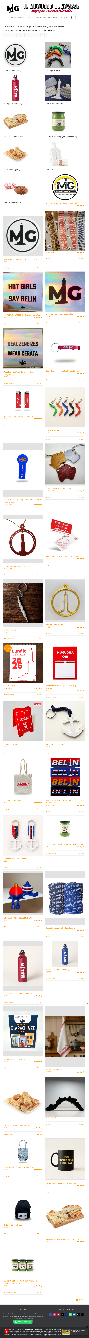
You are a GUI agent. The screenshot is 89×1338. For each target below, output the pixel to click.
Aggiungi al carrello (9, 267)
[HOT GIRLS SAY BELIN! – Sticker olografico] (23, 292)
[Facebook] (50, 1314)
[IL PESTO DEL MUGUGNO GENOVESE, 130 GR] (65, 828)
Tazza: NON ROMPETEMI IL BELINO (61, 1183)
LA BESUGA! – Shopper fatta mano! (19, 1167)
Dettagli (40, 267)
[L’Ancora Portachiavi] (65, 721)
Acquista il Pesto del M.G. (53, 853)
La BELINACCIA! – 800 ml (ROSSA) (18, 993)
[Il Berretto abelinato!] (23, 1209)
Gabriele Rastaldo (38, 1329)
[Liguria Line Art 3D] (65, 1097)
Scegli (49, 258)
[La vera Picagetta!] (65, 1036)
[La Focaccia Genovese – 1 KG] (23, 1102)
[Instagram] (54, 1314)
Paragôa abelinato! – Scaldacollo (60, 928)
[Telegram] (74, 1314)
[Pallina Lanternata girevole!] (23, 539)
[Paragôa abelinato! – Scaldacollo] (65, 898)
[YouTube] (58, 1314)
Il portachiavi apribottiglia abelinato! (62, 371)
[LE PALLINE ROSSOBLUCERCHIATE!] (23, 893)
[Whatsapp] (70, 1314)
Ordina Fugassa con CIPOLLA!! (54, 1248)
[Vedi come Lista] (46, 35)
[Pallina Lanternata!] (65, 600)
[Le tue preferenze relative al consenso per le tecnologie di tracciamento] (87, 1003)
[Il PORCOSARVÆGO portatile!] (65, 464)
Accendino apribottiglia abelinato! (19, 416)
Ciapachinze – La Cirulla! (14, 1059)
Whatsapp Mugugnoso (57, 1329)
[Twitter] (82, 1314)
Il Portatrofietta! (11, 630)
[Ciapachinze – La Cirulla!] (23, 1031)
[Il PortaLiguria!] (65, 407)
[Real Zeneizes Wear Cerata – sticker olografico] (23, 348)
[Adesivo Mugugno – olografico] (65, 291)
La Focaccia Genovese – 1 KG (16, 1125)
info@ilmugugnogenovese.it (21, 1316)
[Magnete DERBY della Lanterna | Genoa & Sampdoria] (65, 777)
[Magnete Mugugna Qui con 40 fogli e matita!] (65, 663)
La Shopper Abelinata (13, 800)
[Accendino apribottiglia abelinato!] (23, 400)
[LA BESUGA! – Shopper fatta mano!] (23, 1151)
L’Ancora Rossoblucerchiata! (16, 859)
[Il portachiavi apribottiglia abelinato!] (65, 348)
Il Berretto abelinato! (13, 1225)
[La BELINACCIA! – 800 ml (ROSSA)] (23, 966)
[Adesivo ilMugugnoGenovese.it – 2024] (23, 236)
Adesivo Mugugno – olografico (59, 314)
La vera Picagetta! (54, 1069)
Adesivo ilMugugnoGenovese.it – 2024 (20, 259)
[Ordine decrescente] (22, 35)
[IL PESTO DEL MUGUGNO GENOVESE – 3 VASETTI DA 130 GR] (23, 1265)
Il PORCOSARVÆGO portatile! (58, 488)
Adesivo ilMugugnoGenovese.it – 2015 (62, 203)
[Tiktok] (78, 1314)
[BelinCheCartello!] (23, 721)
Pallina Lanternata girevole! (16, 566)
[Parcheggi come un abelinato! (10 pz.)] (65, 534)
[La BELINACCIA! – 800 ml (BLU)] (65, 954)
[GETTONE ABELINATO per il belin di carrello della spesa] (23, 470)
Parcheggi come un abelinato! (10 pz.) (62, 556)
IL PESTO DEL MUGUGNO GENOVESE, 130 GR (64, 844)
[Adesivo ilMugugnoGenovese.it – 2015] (65, 187)
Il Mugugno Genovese (19, 1329)
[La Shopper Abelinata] (23, 777)
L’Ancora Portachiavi (55, 744)
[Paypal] (66, 1314)
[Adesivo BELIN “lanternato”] (65, 231)
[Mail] (62, 1314)
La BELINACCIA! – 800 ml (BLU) (59, 970)
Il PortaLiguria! (52, 430)
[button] (76, 17)
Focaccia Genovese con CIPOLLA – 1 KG (63, 1239)
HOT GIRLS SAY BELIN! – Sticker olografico (22, 315)
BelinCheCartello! (11, 744)
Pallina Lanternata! (54, 625)
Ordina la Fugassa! (9, 1134)
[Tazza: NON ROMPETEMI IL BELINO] (65, 1159)
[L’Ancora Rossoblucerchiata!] (23, 836)
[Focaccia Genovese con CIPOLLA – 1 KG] (65, 1216)
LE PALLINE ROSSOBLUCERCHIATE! (18, 918)
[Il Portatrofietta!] (23, 603)
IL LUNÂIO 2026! (11, 686)
